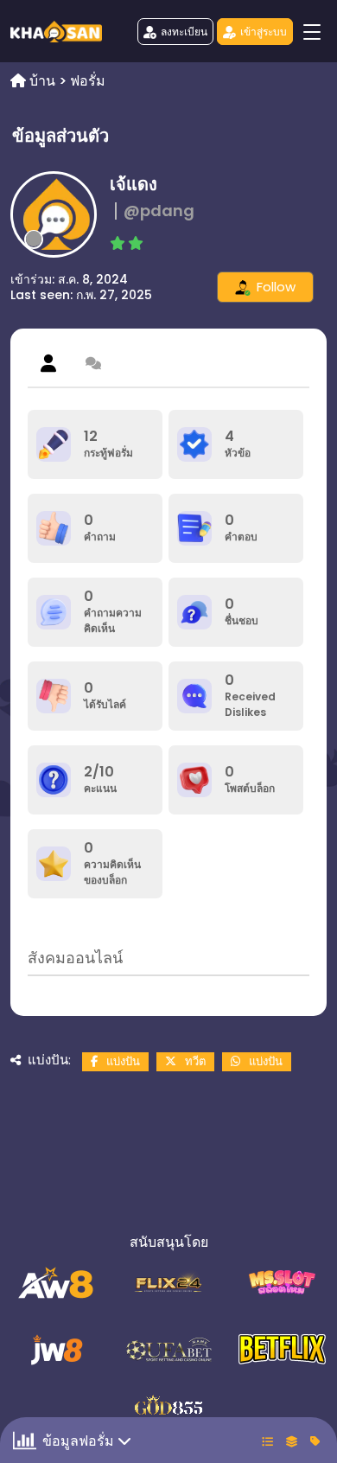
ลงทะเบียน (184, 31)
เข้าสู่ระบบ (263, 31)
